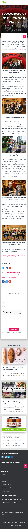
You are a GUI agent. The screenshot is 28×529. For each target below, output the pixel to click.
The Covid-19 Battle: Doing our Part (9, 502)
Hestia (8, 525)
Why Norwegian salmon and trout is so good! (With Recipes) (13, 513)
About (16, 522)
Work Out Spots (15, 272)
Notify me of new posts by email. (10, 335)
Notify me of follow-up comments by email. (12, 332)
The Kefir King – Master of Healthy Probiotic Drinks (11, 437)
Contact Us (22, 522)
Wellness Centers (6, 487)
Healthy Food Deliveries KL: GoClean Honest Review (13, 509)
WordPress (18, 525)
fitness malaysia (12, 274)
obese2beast (13, 277)
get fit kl (18, 274)
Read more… (18, 377)
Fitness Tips (4, 478)
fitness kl (6, 274)
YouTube (12, 522)
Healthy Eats (4, 481)
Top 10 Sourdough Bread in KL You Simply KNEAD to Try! (14, 368)
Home (4, 522)
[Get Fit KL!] (4, 2)
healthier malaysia (6, 277)
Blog (9, 272)
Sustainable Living (6, 484)
